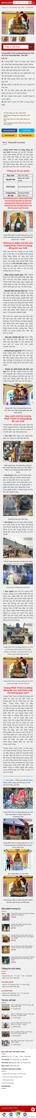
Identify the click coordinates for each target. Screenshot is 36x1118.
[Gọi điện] (18, 1113)
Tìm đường (4, 1117)
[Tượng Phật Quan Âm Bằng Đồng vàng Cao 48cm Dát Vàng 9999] (6, 949)
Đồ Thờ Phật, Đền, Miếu (17, 7)
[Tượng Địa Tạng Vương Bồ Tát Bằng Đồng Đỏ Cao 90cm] (6, 917)
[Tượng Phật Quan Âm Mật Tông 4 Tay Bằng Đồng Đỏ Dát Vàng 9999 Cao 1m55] (6, 938)
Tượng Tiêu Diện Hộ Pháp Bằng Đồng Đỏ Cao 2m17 (21, 925)
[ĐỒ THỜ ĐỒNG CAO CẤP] (7, 2)
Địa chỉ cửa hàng (8, 1083)
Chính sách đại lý (8, 1080)
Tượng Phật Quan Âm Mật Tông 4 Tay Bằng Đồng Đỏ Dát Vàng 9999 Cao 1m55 (22, 936)
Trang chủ (5, 7)
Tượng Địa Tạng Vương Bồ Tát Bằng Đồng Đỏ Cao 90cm (22, 914)
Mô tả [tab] (5, 142)
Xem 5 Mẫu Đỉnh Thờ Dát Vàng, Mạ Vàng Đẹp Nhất (22, 1005)
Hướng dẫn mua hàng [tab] (16, 142)
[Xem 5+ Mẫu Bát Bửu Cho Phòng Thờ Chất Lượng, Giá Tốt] (6, 1034)
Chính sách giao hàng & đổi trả (13, 1077)
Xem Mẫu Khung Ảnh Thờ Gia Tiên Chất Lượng (22, 1041)
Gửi (31, 47)
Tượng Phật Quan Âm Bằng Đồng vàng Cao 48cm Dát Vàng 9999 (22, 946)
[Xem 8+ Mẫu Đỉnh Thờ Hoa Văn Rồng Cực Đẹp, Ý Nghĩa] (6, 1025)
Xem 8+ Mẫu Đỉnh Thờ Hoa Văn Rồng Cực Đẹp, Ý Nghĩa (21, 1023)
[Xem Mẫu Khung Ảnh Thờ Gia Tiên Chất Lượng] (6, 1043)
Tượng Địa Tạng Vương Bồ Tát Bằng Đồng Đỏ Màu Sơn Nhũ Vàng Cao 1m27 (22, 958)
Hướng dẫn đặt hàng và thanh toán (14, 1074)
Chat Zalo (11, 1117)
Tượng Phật (29, 7)
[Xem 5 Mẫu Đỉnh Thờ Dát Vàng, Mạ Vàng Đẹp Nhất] (6, 1007)
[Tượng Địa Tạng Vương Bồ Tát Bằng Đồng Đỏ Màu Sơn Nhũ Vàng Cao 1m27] (6, 960)
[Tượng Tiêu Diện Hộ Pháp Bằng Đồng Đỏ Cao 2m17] (6, 928)
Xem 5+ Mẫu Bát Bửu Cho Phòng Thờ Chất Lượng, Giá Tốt (21, 1032)
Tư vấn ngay (32, 1116)
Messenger (25, 1117)
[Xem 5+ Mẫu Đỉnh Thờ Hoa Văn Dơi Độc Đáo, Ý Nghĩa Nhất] (6, 1016)
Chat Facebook (9, 130)
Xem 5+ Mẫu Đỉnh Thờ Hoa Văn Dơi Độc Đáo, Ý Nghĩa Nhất (22, 1014)
